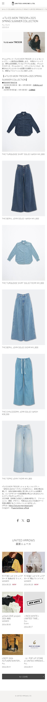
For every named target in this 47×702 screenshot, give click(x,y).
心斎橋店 (32, 90)
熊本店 (7, 87)
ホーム (4, 9)
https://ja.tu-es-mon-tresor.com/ (21, 506)
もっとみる (23, 677)
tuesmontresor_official (21, 508)
